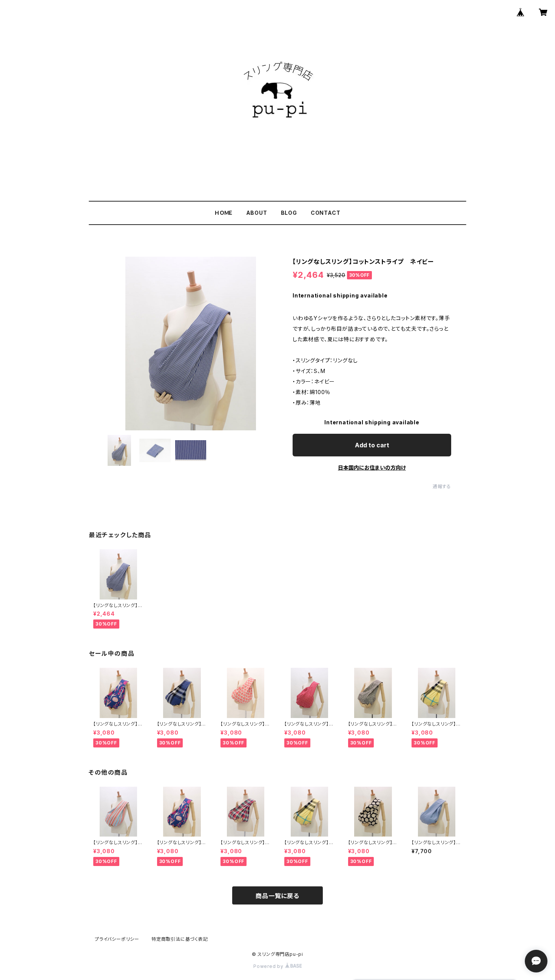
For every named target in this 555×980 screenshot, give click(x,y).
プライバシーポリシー (117, 939)
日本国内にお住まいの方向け (372, 467)
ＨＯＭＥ (223, 213)
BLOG (289, 213)
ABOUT (256, 213)
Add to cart (372, 445)
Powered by (269, 966)
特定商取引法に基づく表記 (179, 939)
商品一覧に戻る (277, 896)
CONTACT (326, 213)
